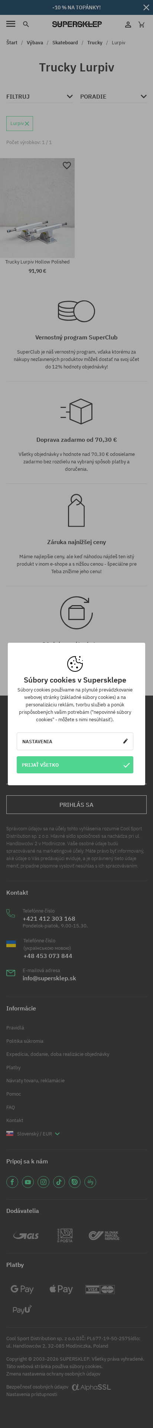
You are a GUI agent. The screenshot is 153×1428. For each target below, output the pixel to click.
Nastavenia (37, 741)
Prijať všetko (40, 764)
